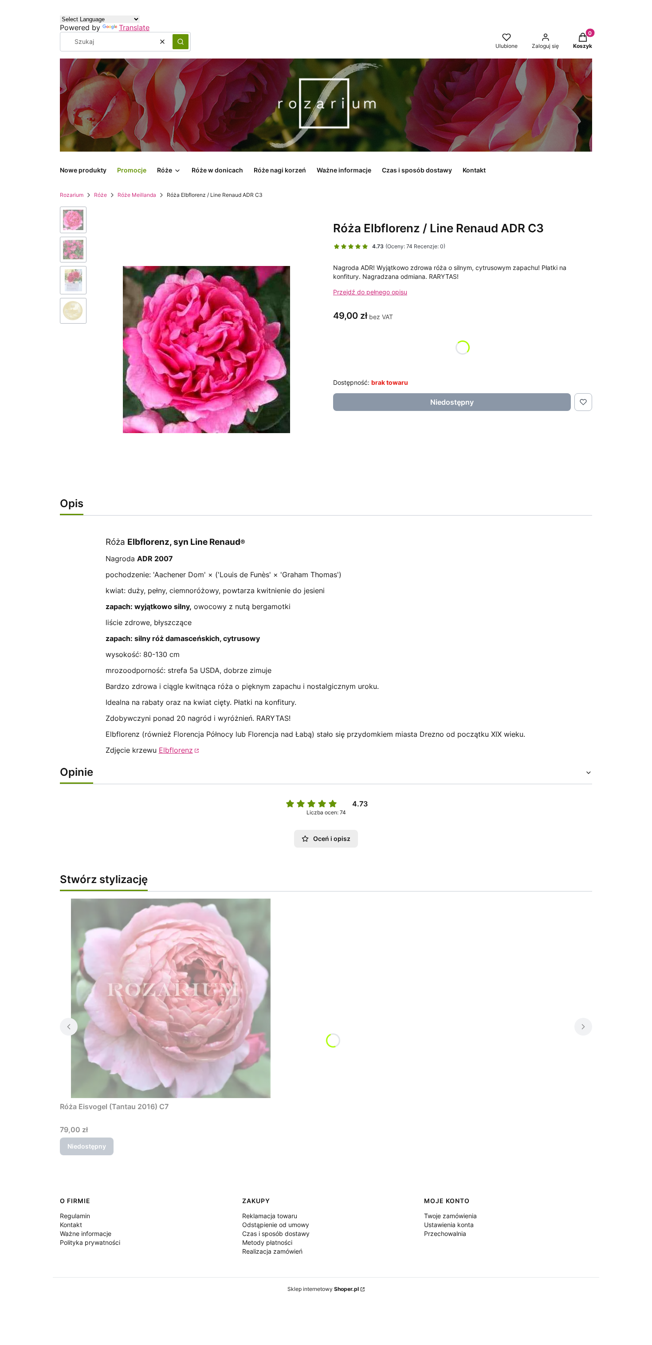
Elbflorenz (176, 750)
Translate (134, 27)
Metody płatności (267, 1242)
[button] (181, 41)
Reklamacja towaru (269, 1216)
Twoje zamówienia (450, 1216)
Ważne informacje (85, 1233)
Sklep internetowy (323, 1289)
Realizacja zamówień (272, 1251)
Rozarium (71, 195)
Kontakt (71, 1224)
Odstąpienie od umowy (275, 1224)
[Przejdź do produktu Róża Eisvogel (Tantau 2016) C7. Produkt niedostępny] (171, 998)
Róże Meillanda (137, 195)
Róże (100, 195)
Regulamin (75, 1216)
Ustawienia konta (449, 1224)
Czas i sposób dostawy (276, 1233)
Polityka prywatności (90, 1242)
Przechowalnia (445, 1233)
